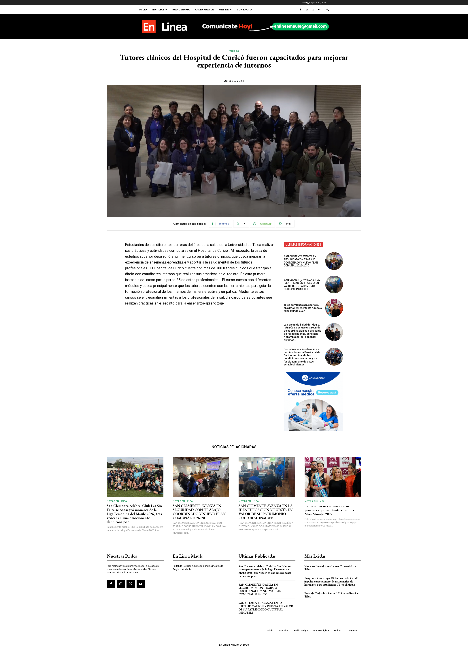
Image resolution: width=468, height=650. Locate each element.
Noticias (158, 9)
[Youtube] (319, 9)
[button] (327, 10)
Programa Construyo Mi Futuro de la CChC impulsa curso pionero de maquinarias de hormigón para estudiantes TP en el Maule (331, 581)
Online (224, 9)
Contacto (244, 9)
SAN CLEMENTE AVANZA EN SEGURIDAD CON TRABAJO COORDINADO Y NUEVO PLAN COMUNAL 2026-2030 (301, 261)
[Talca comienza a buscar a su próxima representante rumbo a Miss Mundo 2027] (334, 308)
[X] (313, 9)
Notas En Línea (117, 501)
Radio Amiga (181, 9)
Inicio (143, 9)
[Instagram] (307, 9)
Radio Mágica (204, 9)
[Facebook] (300, 9)
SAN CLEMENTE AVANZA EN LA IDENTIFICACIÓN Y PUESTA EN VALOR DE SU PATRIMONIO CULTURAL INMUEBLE (302, 284)
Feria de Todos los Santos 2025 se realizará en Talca (331, 595)
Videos (234, 51)
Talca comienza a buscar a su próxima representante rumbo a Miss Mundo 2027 (303, 308)
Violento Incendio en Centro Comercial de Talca (330, 567)
